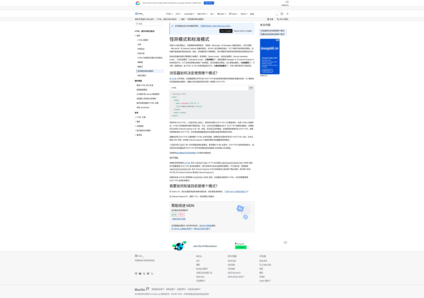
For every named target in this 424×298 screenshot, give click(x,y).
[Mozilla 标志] (142, 289)
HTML (174, 78)
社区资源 (231, 265)
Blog (252, 14)
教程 (261, 273)
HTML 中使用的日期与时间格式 (150, 58)
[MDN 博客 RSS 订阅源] (152, 273)
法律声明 (180, 289)
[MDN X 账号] (144, 273)
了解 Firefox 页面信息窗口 (235, 191)
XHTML (174, 157)
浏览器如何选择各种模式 (186, 153)
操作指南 (138, 81)
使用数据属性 (142, 90)
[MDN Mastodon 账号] (148, 273)
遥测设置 (169, 289)
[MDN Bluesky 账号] (140, 273)
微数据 (140, 62)
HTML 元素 (141, 117)
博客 (198, 265)
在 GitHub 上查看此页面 (180, 229)
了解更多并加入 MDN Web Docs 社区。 (216, 26)
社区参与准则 (193, 289)
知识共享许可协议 (198, 294)
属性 (138, 122)
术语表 (262, 276)
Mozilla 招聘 (201, 269)
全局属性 (140, 126)
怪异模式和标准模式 (145, 71)
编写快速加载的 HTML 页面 (148, 103)
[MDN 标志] (139, 256)
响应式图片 (141, 75)
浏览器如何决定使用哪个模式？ (273, 31)
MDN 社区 (232, 261)
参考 (136, 113)
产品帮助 (199, 280)
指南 (138, 35)
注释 (139, 44)
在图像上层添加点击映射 (146, 98)
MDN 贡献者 (207, 225)
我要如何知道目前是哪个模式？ (273, 34)
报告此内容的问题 (201, 229)
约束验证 (141, 49)
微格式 (140, 67)
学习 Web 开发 (265, 265)
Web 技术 (263, 261)
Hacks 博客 (263, 280)
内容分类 (141, 53)
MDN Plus (200, 276)
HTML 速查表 (142, 40)
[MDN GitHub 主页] (136, 273)
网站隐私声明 (157, 289)
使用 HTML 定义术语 (145, 85)
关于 (198, 261)
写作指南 (231, 269)
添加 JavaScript (143, 107)
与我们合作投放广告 (204, 273)
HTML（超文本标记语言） (145, 31)
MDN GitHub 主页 (235, 276)
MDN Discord (233, 273)
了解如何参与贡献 (178, 219)
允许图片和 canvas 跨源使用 (148, 94)
